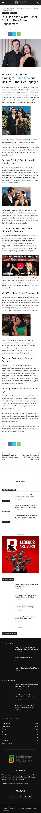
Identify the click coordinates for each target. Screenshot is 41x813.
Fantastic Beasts (31, 246)
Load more (20, 627)
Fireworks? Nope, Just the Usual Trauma (27, 668)
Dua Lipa (24, 78)
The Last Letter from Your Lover (15, 248)
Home (3, 8)
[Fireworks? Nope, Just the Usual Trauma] (7, 671)
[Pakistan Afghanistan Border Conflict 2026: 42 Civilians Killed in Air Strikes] (7, 508)
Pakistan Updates (17, 426)
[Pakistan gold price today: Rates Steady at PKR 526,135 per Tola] (7, 587)
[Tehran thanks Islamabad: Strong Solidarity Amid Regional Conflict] (7, 498)
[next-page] (6, 526)
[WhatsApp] (18, 34)
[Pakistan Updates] (20, 2)
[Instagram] (16, 797)
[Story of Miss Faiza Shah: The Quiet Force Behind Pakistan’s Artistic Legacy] (7, 650)
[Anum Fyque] (3, 29)
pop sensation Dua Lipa (10, 92)
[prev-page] (3, 526)
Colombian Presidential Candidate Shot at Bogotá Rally (10, 457)
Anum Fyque (9, 29)
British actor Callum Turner (30, 92)
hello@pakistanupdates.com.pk (18, 783)
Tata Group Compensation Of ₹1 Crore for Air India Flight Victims (31, 457)
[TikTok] (20, 797)
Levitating (34, 236)
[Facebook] (10, 34)
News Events (13, 13)
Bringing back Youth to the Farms (25, 657)
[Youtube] (30, 797)
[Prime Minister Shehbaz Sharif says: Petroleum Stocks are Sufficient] (7, 598)
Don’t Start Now (10, 238)
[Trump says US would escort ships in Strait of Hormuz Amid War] (7, 620)
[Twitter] (14, 34)
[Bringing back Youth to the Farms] (7, 661)
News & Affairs (10, 8)
